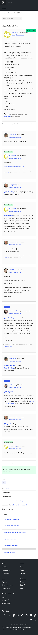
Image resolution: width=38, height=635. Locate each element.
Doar (22, 585)
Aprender (5, 579)
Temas (10, 13)
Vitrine (22, 564)
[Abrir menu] (35, 2)
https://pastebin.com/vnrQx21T (14, 166)
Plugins (22, 570)
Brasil (7, 611)
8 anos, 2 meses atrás (18, 34)
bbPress (5, 600)
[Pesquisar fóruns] (20, 18)
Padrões (22, 573)
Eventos (22, 582)
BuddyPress (6, 603)
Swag (22, 588)
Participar (23, 579)
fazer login (7, 116)
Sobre (4, 564)
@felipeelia (8, 424)
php (4, 482)
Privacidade (5, 573)
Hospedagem (6, 570)
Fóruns (4, 8)
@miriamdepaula (9, 365)
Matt (4, 597)
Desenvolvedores (7, 585)
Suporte (4, 582)
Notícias (4, 567)
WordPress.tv (7, 588)
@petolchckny (9, 192)
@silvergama (8, 215)
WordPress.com (8, 594)
